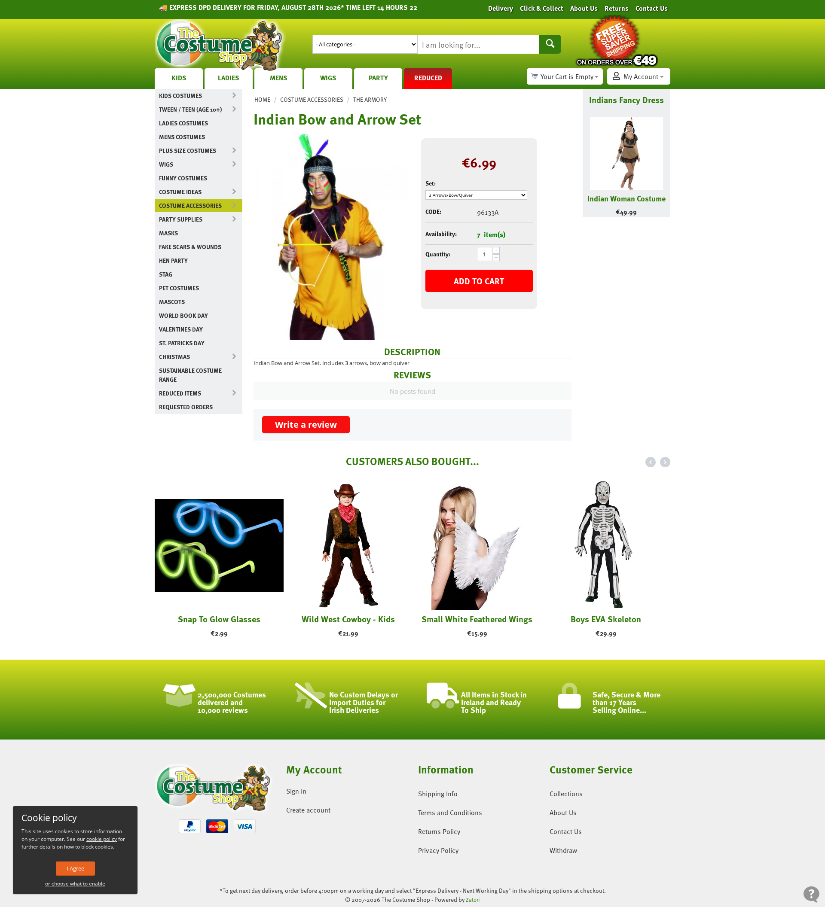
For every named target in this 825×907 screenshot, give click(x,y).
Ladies (228, 78)
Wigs (328, 78)
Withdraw (563, 850)
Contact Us (566, 831)
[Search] (550, 44)
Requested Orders (186, 406)
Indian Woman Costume (626, 198)
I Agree (75, 868)
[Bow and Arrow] (331, 237)
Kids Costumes (180, 95)
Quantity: (437, 254)
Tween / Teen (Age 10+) (190, 109)
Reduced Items (180, 393)
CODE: (433, 211)
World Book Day (183, 315)
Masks (168, 232)
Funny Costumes (183, 178)
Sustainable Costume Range (190, 375)
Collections (566, 793)
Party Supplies (180, 219)
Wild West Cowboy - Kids (319, 618)
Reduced (428, 78)
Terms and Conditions (450, 812)
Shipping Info (438, 793)
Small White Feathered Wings (448, 618)
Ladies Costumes (183, 123)
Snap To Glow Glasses (191, 618)
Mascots (172, 301)
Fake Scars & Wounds (190, 246)
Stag (165, 274)
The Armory (370, 99)
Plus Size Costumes (187, 150)
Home (262, 99)
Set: (430, 183)
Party (378, 78)
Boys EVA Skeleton (577, 618)
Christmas (174, 356)
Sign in (296, 791)
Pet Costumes (179, 287)
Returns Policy (439, 831)
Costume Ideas (180, 191)
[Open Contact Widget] (811, 894)
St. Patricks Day (182, 342)
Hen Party (173, 260)
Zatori (473, 899)
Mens (278, 78)
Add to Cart (479, 280)
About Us (563, 812)
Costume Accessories (190, 205)
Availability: (441, 233)
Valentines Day (181, 329)
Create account (308, 810)
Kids (178, 78)
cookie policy (101, 839)
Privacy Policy (438, 850)
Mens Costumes (182, 136)
